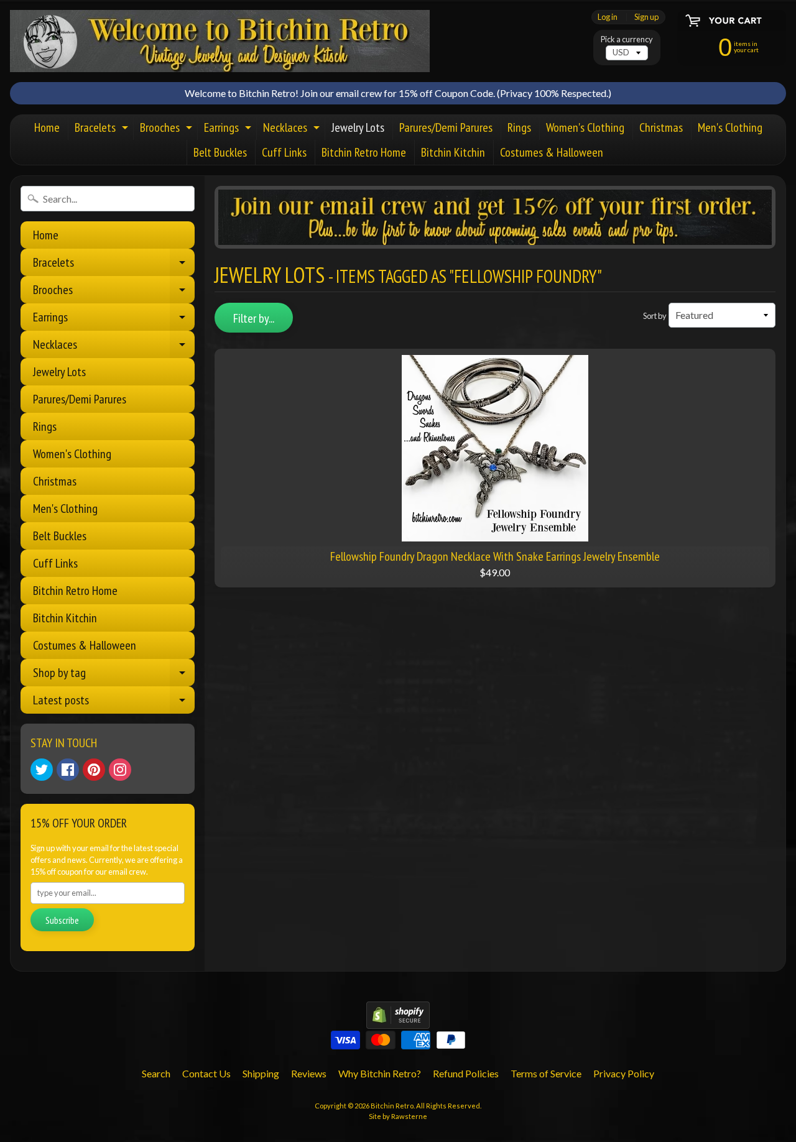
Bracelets (103, 129)
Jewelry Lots (357, 127)
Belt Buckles (220, 152)
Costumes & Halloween (551, 152)
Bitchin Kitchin (453, 152)
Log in (608, 17)
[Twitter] (41, 769)
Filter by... (253, 318)
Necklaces (293, 129)
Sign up (646, 17)
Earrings (229, 129)
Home (47, 127)
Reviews (308, 1073)
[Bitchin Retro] (220, 41)
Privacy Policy (623, 1073)
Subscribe (62, 920)
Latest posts (114, 703)
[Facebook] (68, 769)
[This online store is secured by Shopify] (398, 1021)
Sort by (655, 316)
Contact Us (206, 1073)
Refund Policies (466, 1073)
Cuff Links (284, 152)
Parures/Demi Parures (446, 127)
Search (156, 1073)
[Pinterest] (94, 769)
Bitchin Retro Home (364, 152)
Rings (519, 127)
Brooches (167, 129)
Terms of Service (546, 1073)
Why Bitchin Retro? (379, 1073)
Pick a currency (627, 39)
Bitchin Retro (392, 1106)
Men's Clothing (730, 127)
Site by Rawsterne (398, 1116)
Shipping (261, 1073)
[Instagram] (120, 769)
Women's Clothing (585, 127)
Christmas (661, 127)
